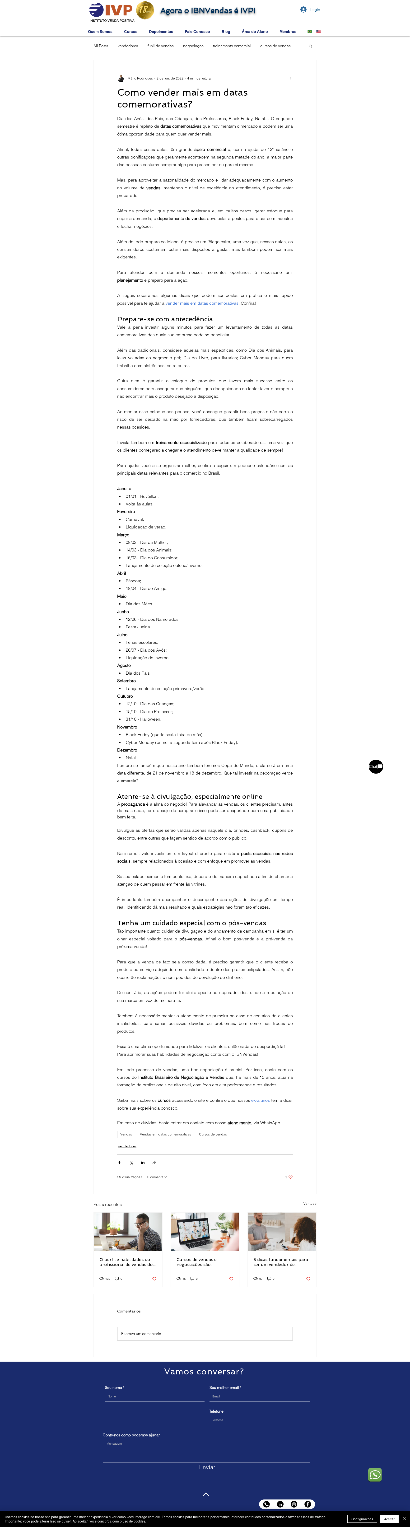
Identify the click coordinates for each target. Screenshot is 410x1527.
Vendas (126, 1134)
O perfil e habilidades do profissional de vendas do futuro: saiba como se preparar (126, 1262)
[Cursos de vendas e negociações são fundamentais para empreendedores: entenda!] (205, 1232)
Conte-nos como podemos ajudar (131, 1435)
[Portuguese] (308, 31)
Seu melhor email (224, 1387)
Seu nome (113, 1387)
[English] (317, 31)
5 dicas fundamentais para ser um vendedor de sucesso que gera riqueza (280, 1262)
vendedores (128, 45)
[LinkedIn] (280, 1504)
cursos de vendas (275, 45)
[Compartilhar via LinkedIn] (142, 1162)
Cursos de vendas (213, 1134)
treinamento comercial (232, 45)
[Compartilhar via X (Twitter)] (131, 1162)
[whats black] (266, 1504)
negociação (193, 45)
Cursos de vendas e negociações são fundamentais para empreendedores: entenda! (205, 1262)
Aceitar (389, 1519)
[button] (310, 46)
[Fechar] (404, 1519)
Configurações (362, 1519)
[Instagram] (294, 1504)
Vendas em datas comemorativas (165, 1134)
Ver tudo (310, 1203)
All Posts (100, 45)
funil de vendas (161, 45)
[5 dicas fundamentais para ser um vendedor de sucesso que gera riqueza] (282, 1232)
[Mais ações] (290, 78)
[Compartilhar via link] (154, 1162)
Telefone (216, 1411)
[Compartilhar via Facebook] (119, 1162)
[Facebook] (307, 1504)
